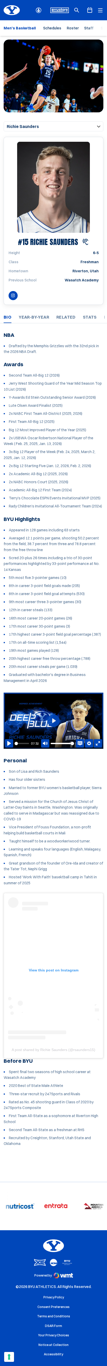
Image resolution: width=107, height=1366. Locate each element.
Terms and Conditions (53, 1316)
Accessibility (53, 1354)
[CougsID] (38, 10)
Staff (88, 28)
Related (66, 317)
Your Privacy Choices (53, 1335)
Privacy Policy (53, 1297)
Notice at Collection (53, 1345)
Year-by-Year (34, 317)
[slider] (22, 743)
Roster (73, 28)
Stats (90, 317)
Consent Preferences (53, 1307)
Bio (7, 317)
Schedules (52, 28)
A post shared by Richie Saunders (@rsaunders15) (53, 1050)
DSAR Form (53, 1326)
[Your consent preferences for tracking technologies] (9, 1357)
